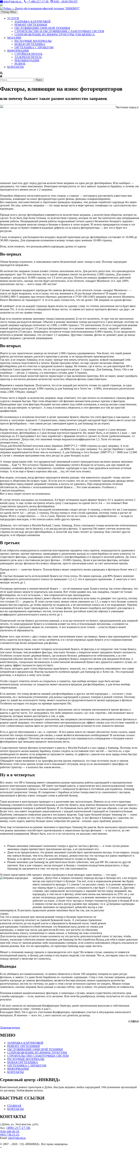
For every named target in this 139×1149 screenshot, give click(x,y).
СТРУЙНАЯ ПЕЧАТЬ (28, 53)
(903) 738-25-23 (9, 1134)
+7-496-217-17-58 (38, 1)
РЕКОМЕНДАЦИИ (26, 60)
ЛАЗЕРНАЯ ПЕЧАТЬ (28, 57)
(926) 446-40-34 (9, 1131)
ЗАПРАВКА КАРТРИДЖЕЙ (32, 21)
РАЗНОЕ (20, 63)
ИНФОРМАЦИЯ (18, 50)
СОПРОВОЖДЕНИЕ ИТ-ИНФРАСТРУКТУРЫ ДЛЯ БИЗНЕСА (54, 34)
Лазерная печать (10, 1027)
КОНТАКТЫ (15, 66)
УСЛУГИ (13, 18)
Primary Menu (8, 12)
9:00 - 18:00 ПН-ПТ (65, 1)
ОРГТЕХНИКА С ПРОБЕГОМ (33, 47)
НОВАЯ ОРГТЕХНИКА (29, 44)
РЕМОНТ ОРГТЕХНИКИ (30, 24)
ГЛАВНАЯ (14, 1105)
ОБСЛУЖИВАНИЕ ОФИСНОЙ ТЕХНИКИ (42, 28)
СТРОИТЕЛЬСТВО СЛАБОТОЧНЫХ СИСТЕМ (38, 1055)
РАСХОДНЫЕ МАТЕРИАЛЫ (33, 40)
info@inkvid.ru (13, 1)
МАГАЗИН (14, 37)
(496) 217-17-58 (18, 1128)
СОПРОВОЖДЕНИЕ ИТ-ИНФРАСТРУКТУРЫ (37, 1052)
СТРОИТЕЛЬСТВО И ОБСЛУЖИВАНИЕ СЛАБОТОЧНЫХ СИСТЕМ (59, 31)
